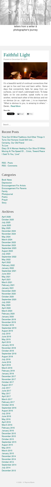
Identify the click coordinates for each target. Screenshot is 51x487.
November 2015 (9, 436)
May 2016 (6, 419)
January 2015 (8, 453)
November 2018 (9, 347)
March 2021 (7, 282)
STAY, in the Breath (26, 15)
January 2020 (8, 316)
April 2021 (6, 279)
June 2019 (6, 336)
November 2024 (9, 233)
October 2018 (8, 350)
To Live (5, 145)
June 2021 (6, 273)
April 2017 (6, 396)
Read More (15, 106)
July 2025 (6, 222)
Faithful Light (17, 54)
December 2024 (9, 230)
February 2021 (8, 284)
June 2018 (6, 362)
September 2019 (9, 327)
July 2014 (6, 467)
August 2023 (7, 250)
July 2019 (6, 333)
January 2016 (8, 430)
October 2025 (8, 219)
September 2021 (9, 270)
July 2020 (6, 302)
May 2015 (6, 447)
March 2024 (7, 239)
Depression (7, 182)
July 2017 (6, 387)
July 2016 (6, 413)
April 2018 (6, 364)
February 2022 (8, 265)
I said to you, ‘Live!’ (11, 154)
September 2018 (9, 353)
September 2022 (9, 256)
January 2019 (8, 344)
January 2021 (8, 287)
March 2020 (7, 310)
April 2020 (6, 307)
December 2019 (9, 319)
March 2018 (7, 367)
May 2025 (6, 228)
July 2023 (6, 253)
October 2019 (8, 324)
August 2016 (7, 410)
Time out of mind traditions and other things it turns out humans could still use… (23, 138)
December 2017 (9, 376)
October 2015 (8, 439)
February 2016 (8, 427)
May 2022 (6, 259)
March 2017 (7, 399)
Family (5, 191)
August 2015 (7, 444)
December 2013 (9, 470)
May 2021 (6, 276)
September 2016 (9, 407)
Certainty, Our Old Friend (13, 142)
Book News (7, 179)
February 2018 (8, 370)
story (4, 202)
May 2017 (6, 393)
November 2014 (9, 459)
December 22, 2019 (19, 59)
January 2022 (8, 267)
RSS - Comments (9, 165)
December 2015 (9, 433)
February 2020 (8, 313)
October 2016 (8, 404)
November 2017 (9, 379)
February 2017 (8, 401)
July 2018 (6, 359)
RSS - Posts (7, 162)
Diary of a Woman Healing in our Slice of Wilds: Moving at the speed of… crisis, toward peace (24, 150)
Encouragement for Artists (14, 185)
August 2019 (7, 330)
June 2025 (6, 225)
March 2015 (7, 450)
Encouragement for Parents (14, 188)
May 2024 (6, 236)
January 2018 (8, 373)
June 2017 (6, 390)
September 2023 (9, 247)
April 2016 (6, 421)
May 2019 (6, 339)
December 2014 (9, 456)
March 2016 (7, 424)
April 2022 (6, 262)
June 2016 (6, 416)
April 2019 (6, 342)
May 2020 (6, 304)
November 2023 (9, 245)
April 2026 (6, 216)
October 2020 (8, 296)
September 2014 (9, 464)
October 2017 (8, 381)
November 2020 (9, 293)
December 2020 (9, 290)
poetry (5, 196)
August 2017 (7, 384)
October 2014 (8, 461)
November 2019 (9, 322)
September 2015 (9, 441)
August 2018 (7, 356)
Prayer (5, 199)
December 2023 (9, 242)
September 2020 (9, 299)
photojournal (7, 193)
